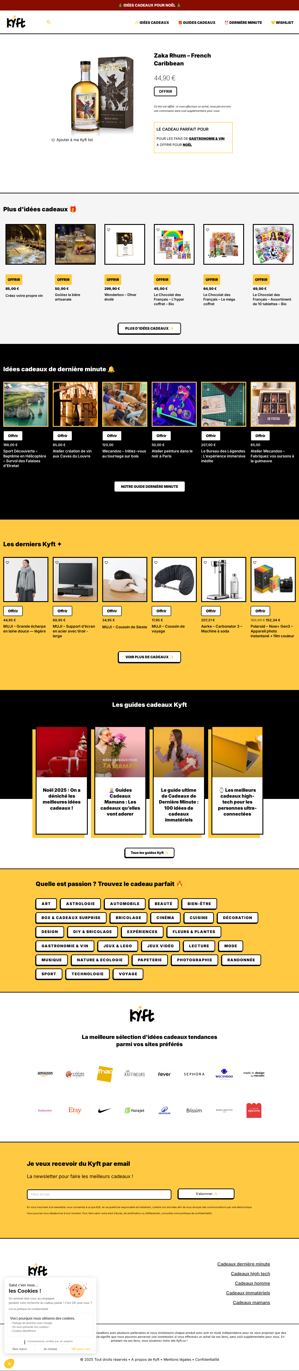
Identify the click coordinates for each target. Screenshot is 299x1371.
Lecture (199, 946)
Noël (187, 145)
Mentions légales (177, 1359)
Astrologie (80, 904)
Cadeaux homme (252, 1283)
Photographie (194, 960)
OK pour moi (81, 1349)
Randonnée (241, 960)
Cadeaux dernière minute (243, 1264)
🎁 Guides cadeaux (197, 22)
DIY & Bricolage (92, 932)
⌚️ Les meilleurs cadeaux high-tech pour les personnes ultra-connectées (237, 802)
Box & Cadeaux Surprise (71, 918)
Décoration (237, 918)
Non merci (19, 1349)
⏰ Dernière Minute (243, 22)
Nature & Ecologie (100, 960)
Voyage (128, 974)
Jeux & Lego (118, 946)
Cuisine (199, 918)
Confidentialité (207, 1359)
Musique (52, 960)
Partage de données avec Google (32, 1323)
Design (50, 932)
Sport (49, 974)
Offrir (165, 91)
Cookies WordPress (24, 1330)
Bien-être (199, 904)
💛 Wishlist (282, 22)
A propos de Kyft (145, 1359)
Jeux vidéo (160, 946)
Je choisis (50, 1349)
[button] (9, 1363)
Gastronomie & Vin (207, 139)
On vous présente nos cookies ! (30, 1327)
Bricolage (128, 918)
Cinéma (166, 918)
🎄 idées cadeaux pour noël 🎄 (149, 5)
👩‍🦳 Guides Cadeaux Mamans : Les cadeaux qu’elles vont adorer (120, 802)
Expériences (142, 932)
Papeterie (150, 960)
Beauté (163, 904)
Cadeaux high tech (250, 1273)
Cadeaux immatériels (248, 1293)
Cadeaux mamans (251, 1302)
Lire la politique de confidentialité (28, 1309)
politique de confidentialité (195, 1213)
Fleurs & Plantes (194, 932)
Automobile (125, 904)
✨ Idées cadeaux (152, 22)
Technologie (88, 974)
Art (46, 904)
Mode (230, 946)
